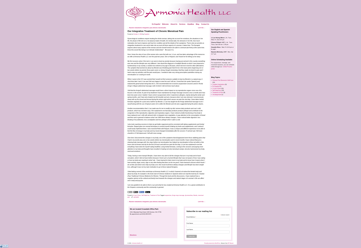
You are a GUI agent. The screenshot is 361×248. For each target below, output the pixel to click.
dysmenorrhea (189, 195)
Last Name (189, 229)
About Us (174, 24)
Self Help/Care (145, 195)
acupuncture (168, 195)
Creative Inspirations (218, 84)
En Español (156, 24)
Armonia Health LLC (137, 243)
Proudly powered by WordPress (212, 243)
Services (182, 24)
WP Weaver (231, 243)
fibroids (195, 195)
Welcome (165, 24)
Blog (197, 24)
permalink (136, 197)
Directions (133, 235)
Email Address (191, 217)
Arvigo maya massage (178, 195)
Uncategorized (216, 94)
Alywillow (190, 24)
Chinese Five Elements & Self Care (222, 80)
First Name (189, 223)
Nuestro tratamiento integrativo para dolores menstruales (146, 27)
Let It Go (201, 27)
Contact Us (205, 24)
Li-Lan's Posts (137, 195)
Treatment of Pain (155, 195)
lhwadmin (146, 34)
